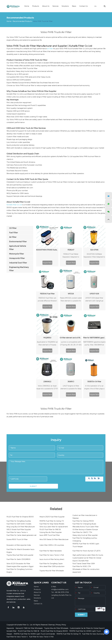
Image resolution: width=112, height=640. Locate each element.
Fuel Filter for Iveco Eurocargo (93, 634)
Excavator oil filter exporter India (19, 545)
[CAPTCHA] (94, 479)
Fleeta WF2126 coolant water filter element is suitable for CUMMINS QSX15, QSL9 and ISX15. (71, 299)
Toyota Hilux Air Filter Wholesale (51, 571)
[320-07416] (94, 236)
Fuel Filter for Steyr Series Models (51, 524)
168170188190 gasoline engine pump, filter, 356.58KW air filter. (94, 343)
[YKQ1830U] (47, 324)
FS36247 (71, 250)
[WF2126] (71, 280)
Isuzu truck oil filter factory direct (51, 559)
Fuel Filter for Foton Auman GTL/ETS (86, 551)
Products (35, 6)
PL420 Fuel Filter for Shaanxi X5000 (20, 517)
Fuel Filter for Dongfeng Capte (50, 563)
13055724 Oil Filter (94, 381)
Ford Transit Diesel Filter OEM (84, 563)
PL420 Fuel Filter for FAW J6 (50, 529)
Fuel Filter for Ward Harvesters (50, 551)
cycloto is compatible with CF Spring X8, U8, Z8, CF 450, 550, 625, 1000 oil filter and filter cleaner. (71, 343)
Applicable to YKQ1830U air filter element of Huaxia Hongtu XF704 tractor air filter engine (47, 343)
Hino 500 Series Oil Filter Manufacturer (53, 539)
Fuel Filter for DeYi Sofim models (19, 524)
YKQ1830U (47, 338)
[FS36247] (71, 236)
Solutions (65, 6)
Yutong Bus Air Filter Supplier (50, 532)
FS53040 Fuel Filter (47, 294)
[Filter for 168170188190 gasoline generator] (94, 324)
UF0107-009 (94, 294)
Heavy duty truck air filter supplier (85, 535)
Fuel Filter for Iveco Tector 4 (17, 532)
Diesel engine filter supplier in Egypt (20, 566)
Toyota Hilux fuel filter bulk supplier (20, 555)
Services (55, 6)
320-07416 (94, 250)
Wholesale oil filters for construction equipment (86, 570)
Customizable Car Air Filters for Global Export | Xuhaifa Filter (87, 559)
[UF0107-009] (94, 280)
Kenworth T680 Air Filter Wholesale (29, 628)
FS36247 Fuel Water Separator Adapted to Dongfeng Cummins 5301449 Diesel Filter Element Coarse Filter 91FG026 (71, 255)
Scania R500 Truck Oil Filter (17, 539)
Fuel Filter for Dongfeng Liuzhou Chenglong (85, 539)
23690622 (47, 381)
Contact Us (83, 6)
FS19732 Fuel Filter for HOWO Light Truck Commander (34, 634)
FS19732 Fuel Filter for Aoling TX (51, 521)
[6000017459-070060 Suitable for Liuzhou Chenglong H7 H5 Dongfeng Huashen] (47, 236)
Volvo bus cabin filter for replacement (53, 527)
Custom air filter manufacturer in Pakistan (85, 516)
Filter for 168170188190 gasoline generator (94, 338)
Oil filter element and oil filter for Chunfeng (71, 338)
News (74, 6)
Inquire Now (47, 263)
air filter (50, 48)
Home (26, 6)
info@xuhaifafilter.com (59, 589)
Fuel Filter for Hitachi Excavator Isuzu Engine (20, 550)
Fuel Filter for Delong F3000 (83, 521)
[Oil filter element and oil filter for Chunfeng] (71, 324)
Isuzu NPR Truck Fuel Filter (49, 535)
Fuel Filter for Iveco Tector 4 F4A (51, 555)
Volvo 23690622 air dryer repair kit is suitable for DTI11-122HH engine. (47, 387)
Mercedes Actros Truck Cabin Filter (86, 527)
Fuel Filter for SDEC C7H (82, 566)
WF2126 (71, 294)
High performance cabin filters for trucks (88, 555)
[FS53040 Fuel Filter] (47, 280)
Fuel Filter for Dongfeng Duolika (19, 521)
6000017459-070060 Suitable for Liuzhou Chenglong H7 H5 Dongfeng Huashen (47, 250)
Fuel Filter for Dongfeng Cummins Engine (19, 570)
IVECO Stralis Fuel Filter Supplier (19, 529)
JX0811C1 (71, 381)
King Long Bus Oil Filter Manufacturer (21, 527)
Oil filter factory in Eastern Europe (85, 529)
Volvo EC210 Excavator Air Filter (18, 563)
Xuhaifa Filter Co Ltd (14, 205)
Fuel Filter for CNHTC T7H (82, 532)
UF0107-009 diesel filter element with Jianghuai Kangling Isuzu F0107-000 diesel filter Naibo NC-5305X (94, 299)
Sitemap (51, 625)
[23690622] (47, 368)
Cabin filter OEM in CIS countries (51, 545)
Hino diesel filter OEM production (51, 566)
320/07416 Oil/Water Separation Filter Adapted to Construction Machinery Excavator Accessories (94, 255)
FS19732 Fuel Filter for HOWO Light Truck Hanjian (86, 545)
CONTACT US (58, 582)
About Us (45, 6)
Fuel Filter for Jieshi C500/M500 (18, 559)
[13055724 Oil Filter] (94, 368)
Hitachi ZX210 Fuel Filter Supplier (52, 517)
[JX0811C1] (71, 368)
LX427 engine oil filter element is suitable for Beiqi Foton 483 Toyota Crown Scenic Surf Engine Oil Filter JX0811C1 (70, 387)
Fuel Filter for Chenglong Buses (84, 524)
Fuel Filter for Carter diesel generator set (21, 535)
